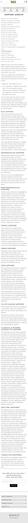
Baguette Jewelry (7, 24)
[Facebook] (10, 515)
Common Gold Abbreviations (10, 26)
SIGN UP (13, 485)
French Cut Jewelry (7, 43)
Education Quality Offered (10, 41)
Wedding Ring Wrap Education (10, 59)
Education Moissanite (8, 39)
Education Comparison (8, 30)
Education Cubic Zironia (8, 32)
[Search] (24, 2)
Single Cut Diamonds (7, 55)
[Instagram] (13, 515)
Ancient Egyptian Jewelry (9, 18)
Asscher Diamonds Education (10, 22)
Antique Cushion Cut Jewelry (10, 20)
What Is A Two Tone (7, 61)
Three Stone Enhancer (8, 57)
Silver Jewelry (6, 53)
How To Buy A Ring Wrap (9, 45)
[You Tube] (18, 515)
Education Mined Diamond (9, 37)
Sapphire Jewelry (6, 51)
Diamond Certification (8, 28)
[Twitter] (16, 515)
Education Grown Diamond (9, 34)
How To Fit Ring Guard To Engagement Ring (13, 48)
